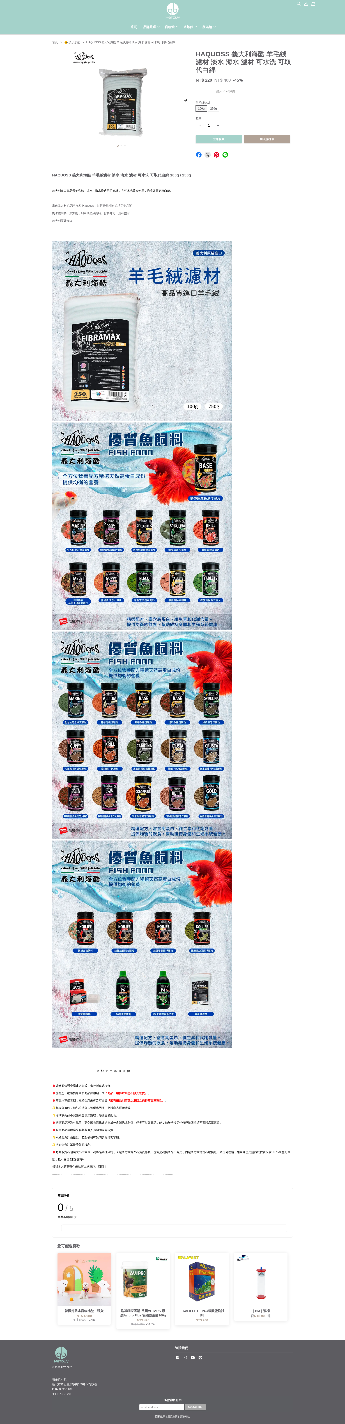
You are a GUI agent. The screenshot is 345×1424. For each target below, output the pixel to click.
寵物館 (170, 27)
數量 (198, 118)
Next (185, 100)
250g (213, 108)
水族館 (188, 27)
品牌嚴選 (149, 27)
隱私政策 (160, 1416)
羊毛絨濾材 (203, 102)
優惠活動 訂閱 (172, 1400)
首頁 (133, 27)
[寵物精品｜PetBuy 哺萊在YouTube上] (192, 1359)
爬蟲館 (207, 27)
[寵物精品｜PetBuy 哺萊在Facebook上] (177, 1359)
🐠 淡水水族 (72, 42)
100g (201, 108)
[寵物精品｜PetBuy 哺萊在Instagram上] (185, 1359)
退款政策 (172, 1416)
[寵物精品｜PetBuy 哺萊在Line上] (200, 1359)
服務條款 (185, 1416)
